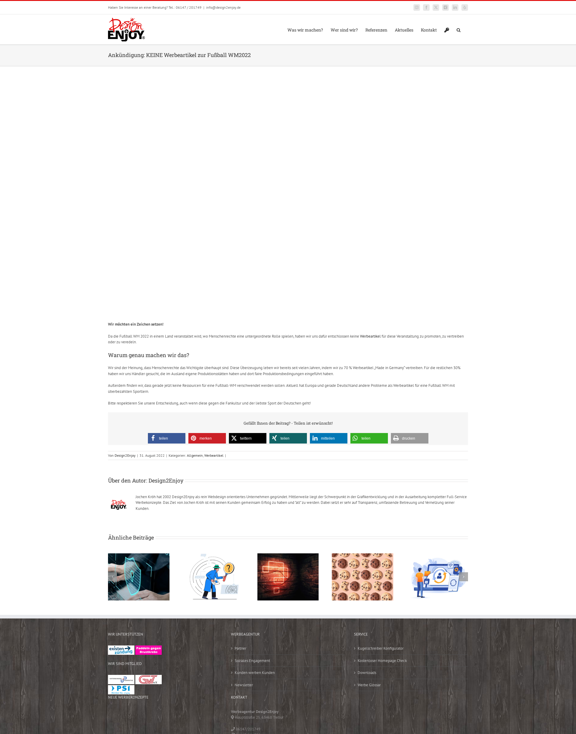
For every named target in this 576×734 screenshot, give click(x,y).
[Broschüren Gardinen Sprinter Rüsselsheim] (193, 715)
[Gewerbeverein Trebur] (148, 677)
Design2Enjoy (125, 455)
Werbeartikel (370, 336)
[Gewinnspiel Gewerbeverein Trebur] (136, 727)
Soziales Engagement (252, 660)
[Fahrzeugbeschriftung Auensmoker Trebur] (155, 715)
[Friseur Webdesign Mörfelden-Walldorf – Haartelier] (155, 727)
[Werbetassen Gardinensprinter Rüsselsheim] (117, 715)
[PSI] (121, 687)
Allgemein (195, 455)
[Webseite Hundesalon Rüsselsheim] (211, 715)
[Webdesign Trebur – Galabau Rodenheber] (136, 715)
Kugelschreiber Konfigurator (381, 648)
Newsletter (244, 684)
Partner (240, 648)
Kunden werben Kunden (255, 672)
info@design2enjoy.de (223, 7)
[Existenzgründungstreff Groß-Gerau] (121, 648)
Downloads (367, 672)
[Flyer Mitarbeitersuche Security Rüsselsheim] (174, 715)
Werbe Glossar (369, 684)
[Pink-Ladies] (148, 648)
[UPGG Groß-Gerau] (121, 677)
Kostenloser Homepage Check (382, 660)
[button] (458, 29)
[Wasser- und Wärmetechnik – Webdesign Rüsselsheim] (117, 727)
